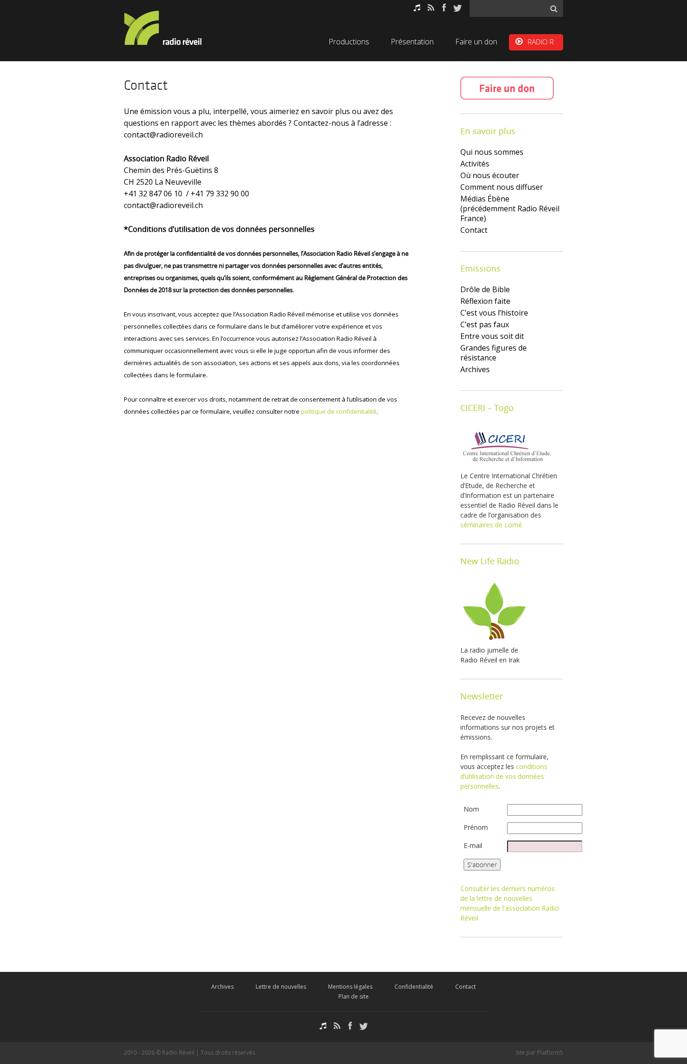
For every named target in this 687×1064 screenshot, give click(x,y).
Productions (349, 41)
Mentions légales (350, 987)
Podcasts (417, 7)
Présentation (412, 41)
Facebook (444, 7)
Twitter (457, 7)
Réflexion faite (485, 301)
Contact (473, 230)
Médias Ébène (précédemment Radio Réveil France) (509, 208)
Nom (471, 809)
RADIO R (541, 41)
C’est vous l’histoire (494, 313)
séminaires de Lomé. (491, 524)
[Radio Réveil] (175, 27)
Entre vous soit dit (492, 336)
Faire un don (476, 41)
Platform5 (550, 1053)
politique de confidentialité (339, 411)
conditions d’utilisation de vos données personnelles (503, 776)
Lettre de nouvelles (281, 987)
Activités (474, 163)
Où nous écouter (489, 175)
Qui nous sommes (491, 152)
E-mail (473, 845)
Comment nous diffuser (501, 187)
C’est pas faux (484, 324)
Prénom (476, 827)
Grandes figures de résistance (493, 353)
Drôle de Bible (485, 289)
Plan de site (353, 996)
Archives (475, 369)
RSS (431, 7)
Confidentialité (413, 987)
